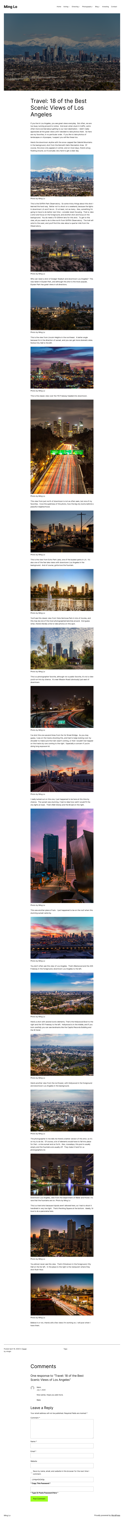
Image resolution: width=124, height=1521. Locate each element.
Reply (39, 1400)
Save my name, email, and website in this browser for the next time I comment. (61, 1472)
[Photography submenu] (92, 6)
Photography (87, 7)
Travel (24, 1349)
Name (34, 1441)
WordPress (115, 1515)
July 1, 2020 (41, 1390)
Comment (35, 1418)
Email (33, 1451)
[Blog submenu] (99, 6)
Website (34, 1461)
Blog (97, 7)
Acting (65, 7)
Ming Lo (10, 7)
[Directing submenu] (79, 6)
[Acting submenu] (69, 6)
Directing (75, 7)
